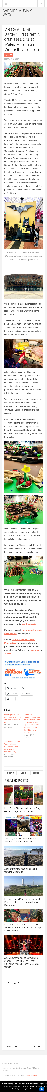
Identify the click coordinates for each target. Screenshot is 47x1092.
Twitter (7, 653)
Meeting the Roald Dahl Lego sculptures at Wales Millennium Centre (12, 718)
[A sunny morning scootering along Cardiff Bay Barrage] (23, 856)
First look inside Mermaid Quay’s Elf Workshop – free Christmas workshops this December (23, 927)
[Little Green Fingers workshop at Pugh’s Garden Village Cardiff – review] (23, 795)
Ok (42, 1089)
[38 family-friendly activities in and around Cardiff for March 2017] (23, 825)
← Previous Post (10, 1046)
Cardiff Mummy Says (17, 12)
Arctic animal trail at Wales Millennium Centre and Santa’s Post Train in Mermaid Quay (12, 746)
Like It (23, 773)
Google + (36, 773)
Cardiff (8, 55)
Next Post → (38, 1046)
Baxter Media (32, 1075)
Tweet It (10, 773)
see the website (29, 623)
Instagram (34, 650)
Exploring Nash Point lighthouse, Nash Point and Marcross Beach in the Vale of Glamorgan (23, 902)
